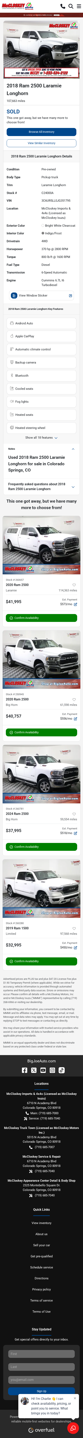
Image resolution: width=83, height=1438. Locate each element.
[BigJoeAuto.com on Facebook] (23, 1070)
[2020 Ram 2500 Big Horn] (41, 659)
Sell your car (41, 1245)
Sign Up (41, 1391)
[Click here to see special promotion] (41, 15)
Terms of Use (41, 1311)
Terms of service (41, 1300)
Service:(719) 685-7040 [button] (44, 1118)
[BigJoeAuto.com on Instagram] (50, 1070)
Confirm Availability (27, 617)
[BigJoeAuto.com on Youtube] (41, 1070)
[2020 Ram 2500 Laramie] (41, 545)
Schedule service (41, 1267)
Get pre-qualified (42, 1256)
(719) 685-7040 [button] (45, 1171)
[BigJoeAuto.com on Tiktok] (60, 1070)
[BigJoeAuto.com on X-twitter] (32, 1070)
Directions (42, 1278)
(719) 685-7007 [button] (45, 1147)
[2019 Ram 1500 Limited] (41, 888)
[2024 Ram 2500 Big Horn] (41, 774)
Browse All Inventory (41, 131)
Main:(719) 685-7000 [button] (44, 1113)
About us (41, 1234)
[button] (63, 6)
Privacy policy (41, 1289)
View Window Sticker (33, 295)
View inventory (41, 1223)
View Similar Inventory (41, 143)
